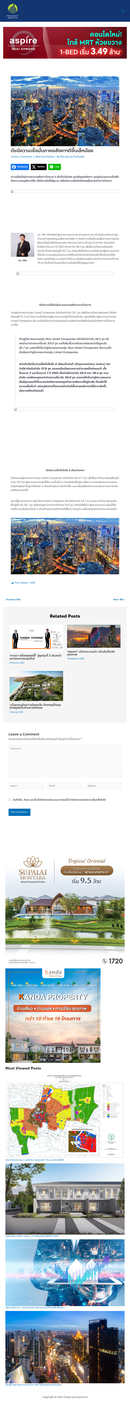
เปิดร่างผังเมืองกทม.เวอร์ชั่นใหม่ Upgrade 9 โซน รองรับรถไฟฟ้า (34, 1160)
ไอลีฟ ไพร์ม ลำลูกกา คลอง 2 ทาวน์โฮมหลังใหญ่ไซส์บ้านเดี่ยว (32, 1236)
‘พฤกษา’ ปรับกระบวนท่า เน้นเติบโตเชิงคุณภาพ (91, 653)
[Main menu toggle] (123, 11)
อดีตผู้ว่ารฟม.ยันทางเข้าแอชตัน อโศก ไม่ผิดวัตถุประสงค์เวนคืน (33, 1384)
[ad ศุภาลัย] (65, 906)
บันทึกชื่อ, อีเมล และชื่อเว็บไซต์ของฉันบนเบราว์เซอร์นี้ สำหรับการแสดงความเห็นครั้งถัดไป (59, 800)
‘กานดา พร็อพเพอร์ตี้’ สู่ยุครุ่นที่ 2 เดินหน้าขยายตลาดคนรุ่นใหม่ (35, 657)
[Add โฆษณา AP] (65, 42)
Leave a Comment (21, 157)
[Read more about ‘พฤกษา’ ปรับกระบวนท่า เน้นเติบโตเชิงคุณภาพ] (94, 636)
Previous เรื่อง (12, 600)
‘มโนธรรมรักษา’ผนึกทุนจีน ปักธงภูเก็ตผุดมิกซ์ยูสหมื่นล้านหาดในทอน (35, 706)
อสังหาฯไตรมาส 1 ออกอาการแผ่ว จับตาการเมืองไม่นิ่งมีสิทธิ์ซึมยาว (35, 1307)
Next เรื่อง (120, 600)
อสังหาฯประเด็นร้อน (44, 157)
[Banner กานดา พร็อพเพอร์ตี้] (53, 1015)
